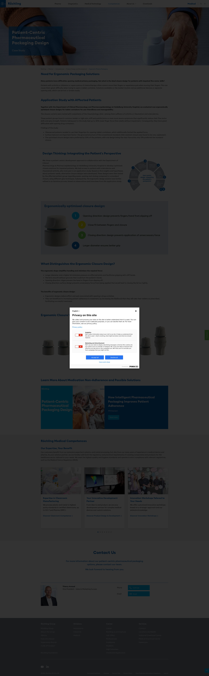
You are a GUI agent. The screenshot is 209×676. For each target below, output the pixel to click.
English (75, 311)
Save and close (104, 362)
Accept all (95, 357)
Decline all (114, 357)
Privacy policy (77, 327)
